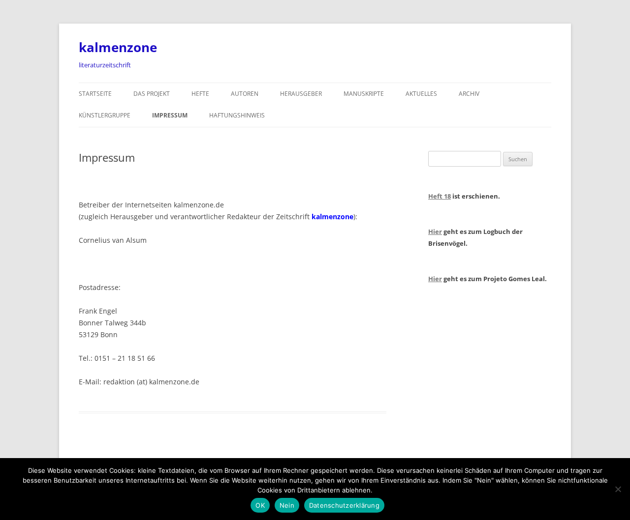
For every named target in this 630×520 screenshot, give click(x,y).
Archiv (469, 93)
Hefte (200, 93)
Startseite (95, 93)
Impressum (170, 115)
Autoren (244, 93)
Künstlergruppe (104, 115)
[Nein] (618, 489)
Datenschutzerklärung (344, 505)
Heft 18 (439, 196)
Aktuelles (421, 93)
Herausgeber (301, 93)
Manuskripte (364, 93)
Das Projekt (151, 93)
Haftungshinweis (237, 115)
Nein (287, 505)
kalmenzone (118, 47)
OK (260, 505)
